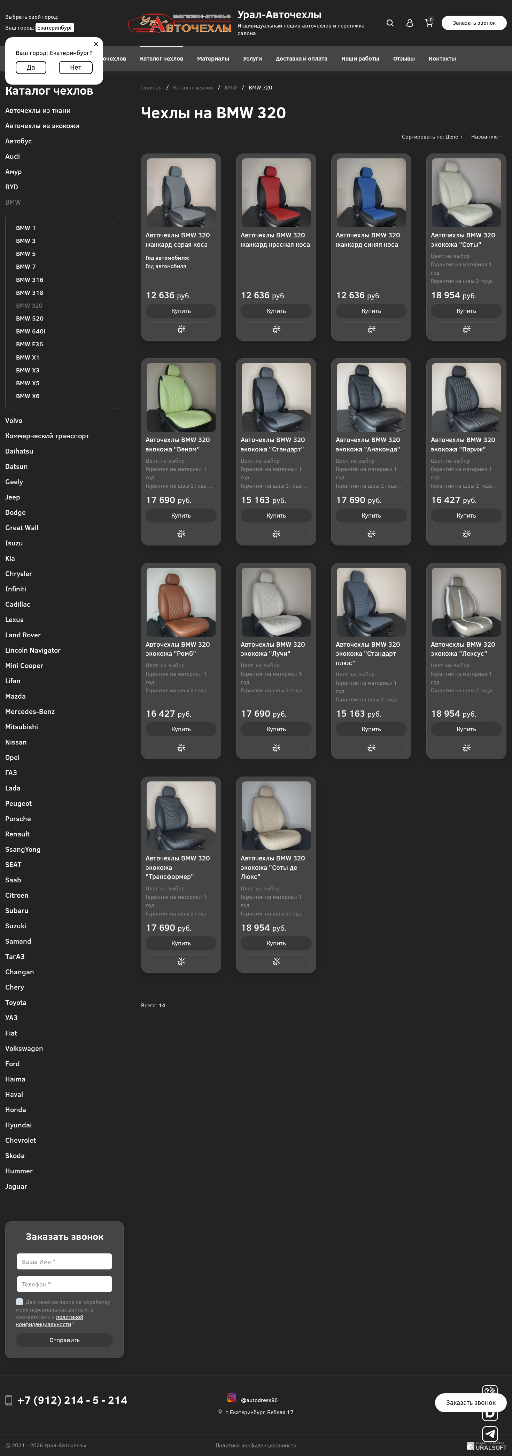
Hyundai (18, 1124)
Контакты (442, 58)
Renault (17, 833)
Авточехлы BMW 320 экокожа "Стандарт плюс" (368, 653)
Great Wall (21, 527)
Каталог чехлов (161, 58)
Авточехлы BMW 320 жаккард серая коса (178, 239)
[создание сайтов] (470, 1445)
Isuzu (14, 542)
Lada (13, 787)
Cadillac (17, 603)
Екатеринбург (54, 27)
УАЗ (11, 1017)
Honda (15, 1109)
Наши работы (360, 58)
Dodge (15, 512)
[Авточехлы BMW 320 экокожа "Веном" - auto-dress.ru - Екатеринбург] (181, 397)
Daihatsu (19, 450)
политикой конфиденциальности (49, 1320)
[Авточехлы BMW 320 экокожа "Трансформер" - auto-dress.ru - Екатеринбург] (181, 815)
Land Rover (23, 634)
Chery (14, 986)
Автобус (18, 140)
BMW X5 (28, 383)
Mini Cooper (24, 665)
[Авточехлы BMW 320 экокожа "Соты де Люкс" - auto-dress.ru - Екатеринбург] (276, 815)
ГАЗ (11, 772)
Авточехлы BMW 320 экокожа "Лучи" (273, 649)
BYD (11, 186)
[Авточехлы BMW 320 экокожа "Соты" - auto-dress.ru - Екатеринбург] (466, 192)
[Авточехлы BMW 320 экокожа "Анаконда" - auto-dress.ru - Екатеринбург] (371, 397)
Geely (14, 481)
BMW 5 (26, 253)
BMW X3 (28, 370)
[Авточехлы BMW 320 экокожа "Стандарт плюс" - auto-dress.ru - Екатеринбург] (371, 602)
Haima (15, 1078)
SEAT (13, 864)
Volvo (13, 420)
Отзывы (404, 58)
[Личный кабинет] (410, 23)
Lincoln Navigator (33, 649)
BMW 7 (26, 266)
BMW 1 (26, 227)
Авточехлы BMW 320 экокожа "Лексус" (463, 649)
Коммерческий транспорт (47, 435)
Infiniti (15, 588)
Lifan (13, 680)
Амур (13, 171)
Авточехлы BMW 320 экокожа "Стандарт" (273, 444)
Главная (151, 88)
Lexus (14, 619)
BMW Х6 (28, 396)
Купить (181, 310)
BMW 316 (30, 279)
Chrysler (18, 573)
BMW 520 (30, 318)
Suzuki (15, 925)
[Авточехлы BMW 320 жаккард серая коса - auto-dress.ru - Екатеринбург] (181, 192)
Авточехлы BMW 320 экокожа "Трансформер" (178, 867)
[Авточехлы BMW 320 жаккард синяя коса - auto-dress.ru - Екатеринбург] (371, 192)
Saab (13, 879)
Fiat (11, 1032)
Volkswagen (24, 1048)
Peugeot (18, 803)
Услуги (252, 58)
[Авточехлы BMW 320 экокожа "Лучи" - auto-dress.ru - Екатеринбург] (276, 602)
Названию (484, 136)
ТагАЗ (15, 956)
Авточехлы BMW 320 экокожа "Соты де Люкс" (273, 867)
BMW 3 (26, 240)
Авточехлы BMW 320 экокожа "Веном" (178, 444)
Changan (19, 971)
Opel (12, 757)
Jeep (12, 496)
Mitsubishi (21, 726)
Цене (451, 136)
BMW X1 (28, 357)
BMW (13, 201)
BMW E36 (29, 344)
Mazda (15, 695)
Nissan (16, 741)
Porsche (18, 818)
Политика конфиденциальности (256, 1445)
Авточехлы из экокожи (42, 125)
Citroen (17, 894)
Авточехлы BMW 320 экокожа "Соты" (463, 239)
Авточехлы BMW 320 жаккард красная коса (275, 239)
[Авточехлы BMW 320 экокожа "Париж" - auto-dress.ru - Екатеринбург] (466, 397)
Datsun (16, 466)
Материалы (213, 58)
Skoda (15, 1155)
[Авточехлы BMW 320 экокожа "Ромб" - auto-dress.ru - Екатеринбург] (181, 602)
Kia (10, 557)
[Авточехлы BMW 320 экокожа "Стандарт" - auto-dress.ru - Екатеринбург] (276, 397)
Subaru (17, 910)
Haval (14, 1094)
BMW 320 (29, 305)
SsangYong (23, 848)
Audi (12, 155)
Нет (76, 66)
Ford (12, 1063)
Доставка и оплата (301, 58)
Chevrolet (20, 1139)
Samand (18, 940)
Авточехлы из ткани (38, 110)
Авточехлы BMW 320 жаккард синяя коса (368, 239)
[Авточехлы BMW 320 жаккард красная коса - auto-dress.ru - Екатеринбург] (276, 192)
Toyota (15, 1002)
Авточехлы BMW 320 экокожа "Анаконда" (368, 444)
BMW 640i (30, 331)
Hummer (19, 1170)
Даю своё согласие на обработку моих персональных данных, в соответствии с (63, 1313)
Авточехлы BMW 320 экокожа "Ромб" (178, 649)
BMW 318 (30, 292)
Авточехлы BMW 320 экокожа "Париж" (463, 444)
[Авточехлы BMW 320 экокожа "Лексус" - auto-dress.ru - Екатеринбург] (466, 602)
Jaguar (16, 1185)
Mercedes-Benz (30, 711)
